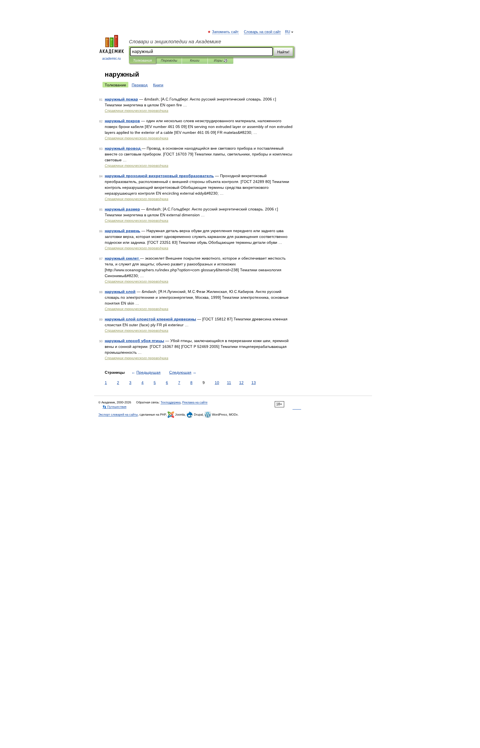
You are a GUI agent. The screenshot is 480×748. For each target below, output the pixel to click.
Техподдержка (171, 402)
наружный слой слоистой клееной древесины (150, 319)
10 (217, 382)
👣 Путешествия (114, 406)
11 (229, 382)
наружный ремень (122, 231)
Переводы (169, 60)
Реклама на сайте (195, 402)
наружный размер (122, 209)
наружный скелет (122, 258)
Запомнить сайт (225, 32)
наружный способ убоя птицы (134, 340)
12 (241, 382)
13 (253, 382)
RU (287, 32)
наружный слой (120, 291)
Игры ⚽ (221, 60)
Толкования (142, 60)
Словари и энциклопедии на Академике (175, 41)
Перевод (140, 85)
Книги (194, 60)
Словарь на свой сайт (262, 32)
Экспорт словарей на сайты (118, 414)
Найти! (283, 52)
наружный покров (122, 121)
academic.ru (111, 59)
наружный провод (123, 148)
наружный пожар (121, 99)
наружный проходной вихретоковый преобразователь (159, 176)
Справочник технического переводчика (136, 111)
